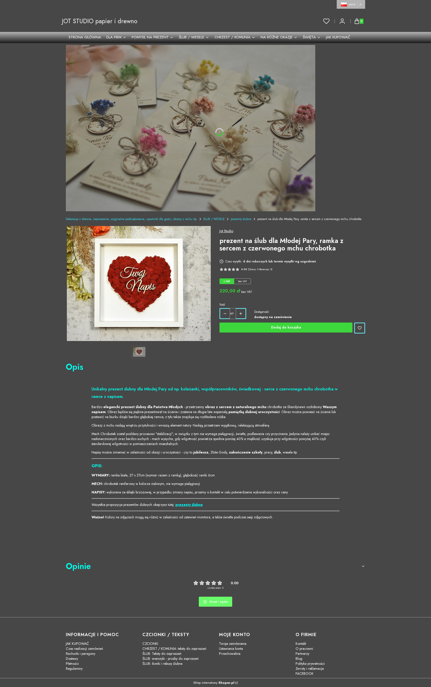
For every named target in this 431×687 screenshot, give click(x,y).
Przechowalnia (229, 653)
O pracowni (304, 648)
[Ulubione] (326, 21)
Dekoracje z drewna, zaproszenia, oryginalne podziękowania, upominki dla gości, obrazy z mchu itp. (131, 219)
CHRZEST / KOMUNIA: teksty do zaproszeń (174, 648)
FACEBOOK (305, 673)
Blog (299, 658)
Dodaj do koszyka (286, 327)
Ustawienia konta (231, 648)
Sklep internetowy (213, 682)
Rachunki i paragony (80, 653)
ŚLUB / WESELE (214, 219)
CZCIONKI (150, 643)
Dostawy (72, 658)
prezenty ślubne (241, 219)
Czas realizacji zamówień (84, 648)
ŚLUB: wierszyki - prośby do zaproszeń (170, 658)
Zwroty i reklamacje (310, 668)
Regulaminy (74, 668)
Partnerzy (302, 653)
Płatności (72, 663)
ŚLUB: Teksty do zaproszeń (161, 653)
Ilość (222, 304)
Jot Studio (226, 231)
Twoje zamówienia (232, 643)
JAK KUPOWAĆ (77, 643)
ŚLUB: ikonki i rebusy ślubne (162, 663)
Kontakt (301, 643)
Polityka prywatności (310, 663)
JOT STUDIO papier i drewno (99, 21)
